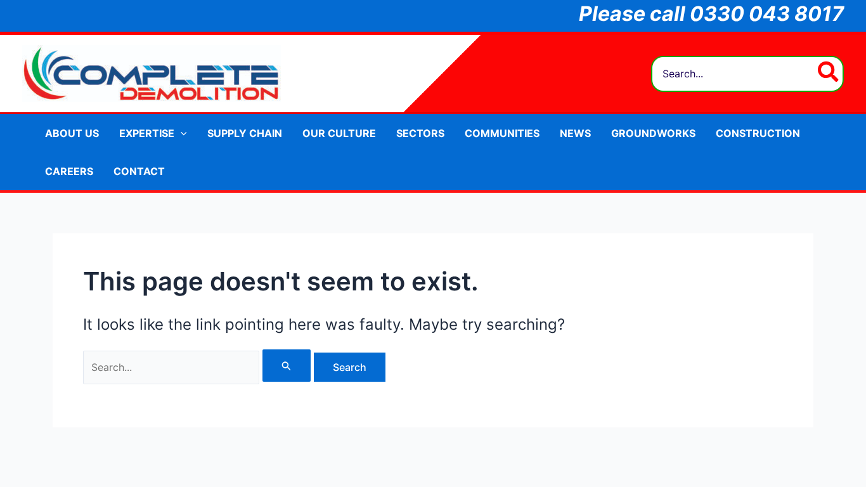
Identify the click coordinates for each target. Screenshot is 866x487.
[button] (180, 133)
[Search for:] (198, 367)
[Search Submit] (286, 365)
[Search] (828, 74)
